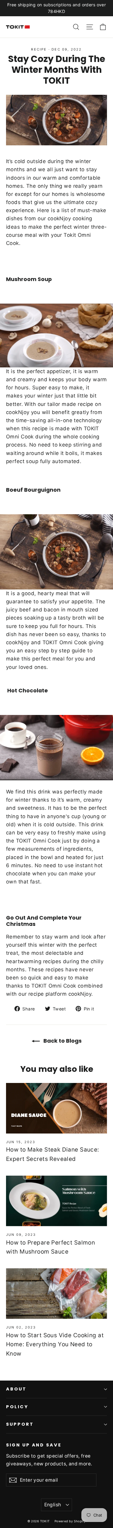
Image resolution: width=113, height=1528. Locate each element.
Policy (17, 1407)
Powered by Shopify (70, 1521)
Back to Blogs (62, 1040)
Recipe (39, 49)
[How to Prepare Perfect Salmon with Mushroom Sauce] (56, 1201)
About (16, 1389)
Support (20, 1424)
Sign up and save (33, 1445)
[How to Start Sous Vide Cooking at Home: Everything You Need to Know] (56, 1293)
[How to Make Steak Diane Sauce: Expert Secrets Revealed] (56, 1108)
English (52, 1505)
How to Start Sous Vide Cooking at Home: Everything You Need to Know (55, 1344)
